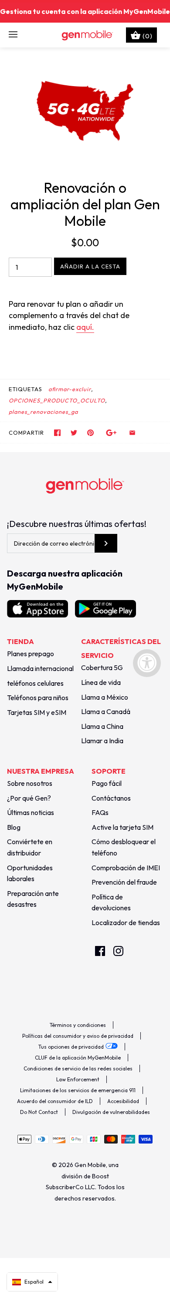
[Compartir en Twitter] (74, 432)
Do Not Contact (39, 1112)
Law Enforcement (77, 1079)
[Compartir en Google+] (111, 432)
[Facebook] (100, 951)
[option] (85, 111)
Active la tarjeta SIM (122, 827)
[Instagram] (118, 951)
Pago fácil (107, 783)
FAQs (100, 812)
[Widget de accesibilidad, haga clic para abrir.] (147, 663)
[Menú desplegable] (13, 35)
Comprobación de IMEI (126, 867)
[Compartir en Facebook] (57, 432)
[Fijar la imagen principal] (90, 432)
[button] (32, 1282)
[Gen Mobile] (85, 35)
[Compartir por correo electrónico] (132, 432)
